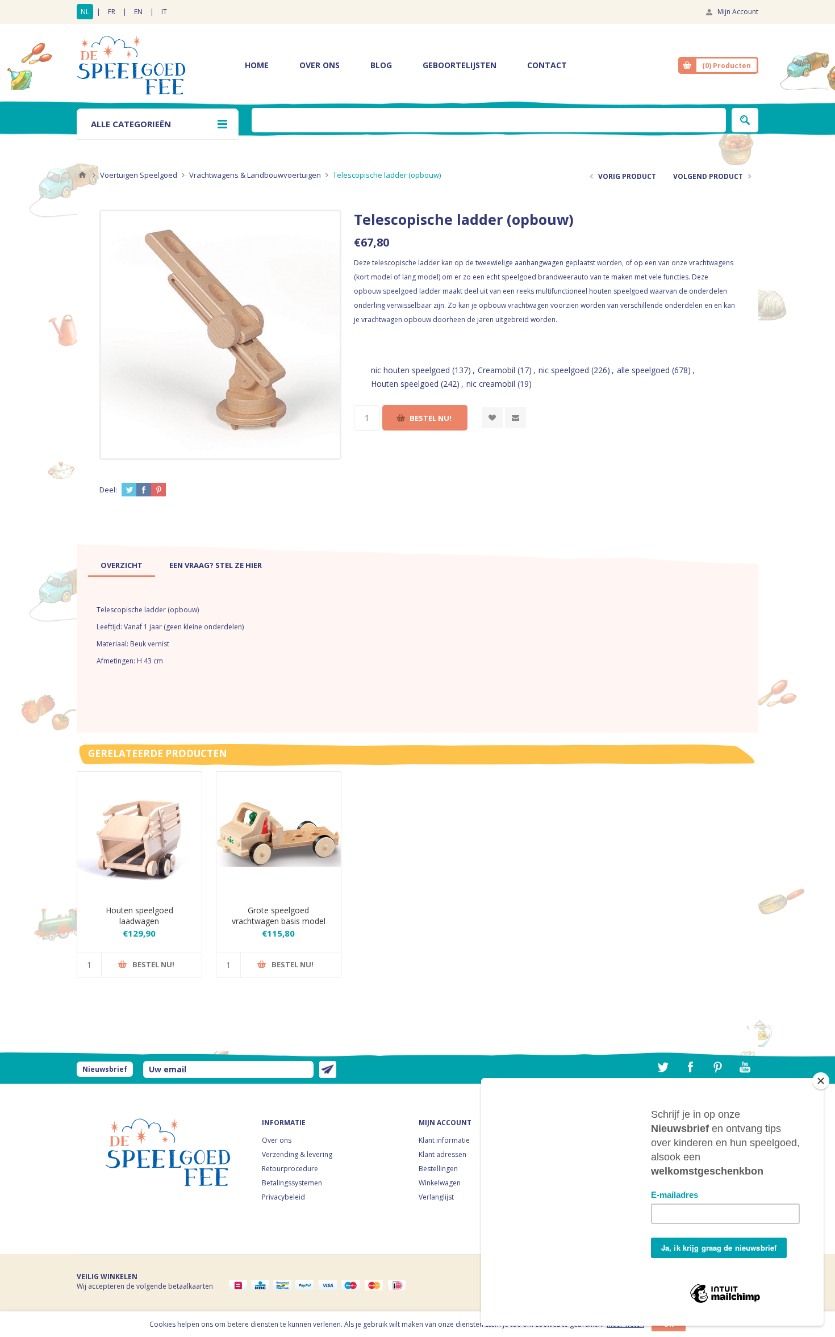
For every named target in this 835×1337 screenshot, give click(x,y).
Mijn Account (737, 11)
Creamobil (496, 370)
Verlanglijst (436, 1197)
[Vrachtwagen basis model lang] (278, 834)
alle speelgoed (643, 370)
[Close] (820, 1080)
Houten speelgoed (405, 383)
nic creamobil (490, 383)
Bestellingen (438, 1168)
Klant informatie (444, 1140)
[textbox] (489, 120)
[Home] (82, 175)
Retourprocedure (290, 1168)
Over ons (276, 1140)
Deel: (108, 489)
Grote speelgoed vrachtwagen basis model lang (278, 921)
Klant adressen (442, 1154)
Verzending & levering (297, 1154)
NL (85, 11)
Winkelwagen (440, 1183)
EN (138, 11)
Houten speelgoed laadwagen (139, 915)
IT (164, 11)
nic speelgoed (563, 370)
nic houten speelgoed (410, 370)
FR (111, 11)
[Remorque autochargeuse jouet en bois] (139, 834)
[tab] (121, 565)
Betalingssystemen (292, 1183)
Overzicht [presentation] (122, 565)
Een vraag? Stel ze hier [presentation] (215, 565)
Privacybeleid (283, 1197)
